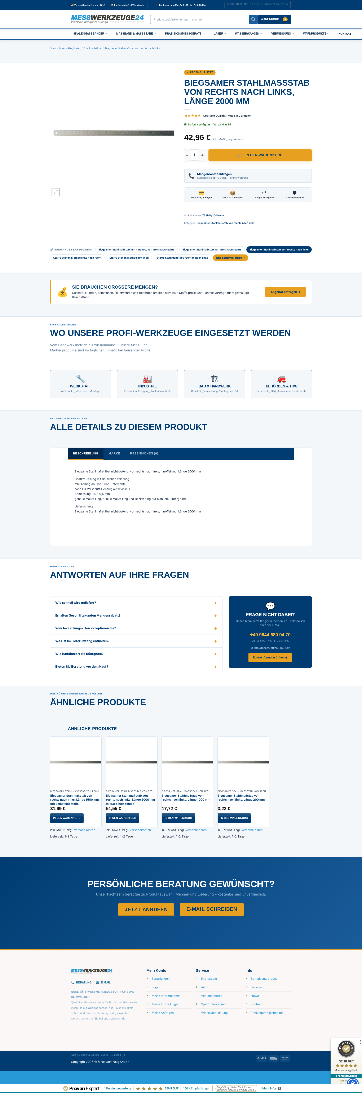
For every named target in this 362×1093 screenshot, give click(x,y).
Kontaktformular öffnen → (270, 657)
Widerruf (118, 1055)
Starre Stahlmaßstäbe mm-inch (129, 257)
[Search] (253, 19)
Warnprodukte (315, 33)
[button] (258, 5)
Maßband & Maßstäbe (134, 33)
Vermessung (281, 33)
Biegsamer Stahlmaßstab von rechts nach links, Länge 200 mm (241, 797)
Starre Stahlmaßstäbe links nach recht (77, 257)
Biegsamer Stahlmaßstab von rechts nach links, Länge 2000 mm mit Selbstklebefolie (130, 799)
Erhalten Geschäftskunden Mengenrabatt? (87, 615)
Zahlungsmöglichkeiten (267, 1012)
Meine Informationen (166, 996)
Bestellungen (160, 978)
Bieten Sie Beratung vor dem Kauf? (81, 666)
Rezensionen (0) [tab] (144, 453)
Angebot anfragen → (285, 292)
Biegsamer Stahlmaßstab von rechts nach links (132, 48)
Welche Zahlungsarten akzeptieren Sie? (85, 628)
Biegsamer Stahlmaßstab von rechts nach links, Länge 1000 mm (186, 797)
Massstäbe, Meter (69, 48)
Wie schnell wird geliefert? (75, 603)
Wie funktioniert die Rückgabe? (79, 654)
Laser (218, 33)
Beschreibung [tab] (85, 453)
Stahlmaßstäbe (92, 48)
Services (257, 987)
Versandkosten (84, 830)
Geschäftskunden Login (89, 1055)
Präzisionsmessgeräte (183, 33)
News (255, 996)
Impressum (209, 978)
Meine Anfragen (163, 1012)
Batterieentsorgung (264, 978)
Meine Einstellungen (165, 1004)
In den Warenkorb (264, 155)
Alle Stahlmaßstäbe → (230, 257)
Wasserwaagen (247, 33)
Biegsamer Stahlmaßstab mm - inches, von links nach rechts (136, 249)
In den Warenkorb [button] (67, 818)
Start (53, 48)
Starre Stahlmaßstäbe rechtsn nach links (182, 257)
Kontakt (345, 33)
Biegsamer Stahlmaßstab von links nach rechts (212, 249)
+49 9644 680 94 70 (270, 634)
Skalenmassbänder (88, 33)
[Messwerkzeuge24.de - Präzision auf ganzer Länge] (107, 19)
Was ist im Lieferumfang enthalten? (82, 641)
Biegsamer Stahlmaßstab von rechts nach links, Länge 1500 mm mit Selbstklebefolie (74, 799)
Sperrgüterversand (214, 1004)
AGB (204, 987)
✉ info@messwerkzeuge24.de (270, 647)
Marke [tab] (114, 453)
